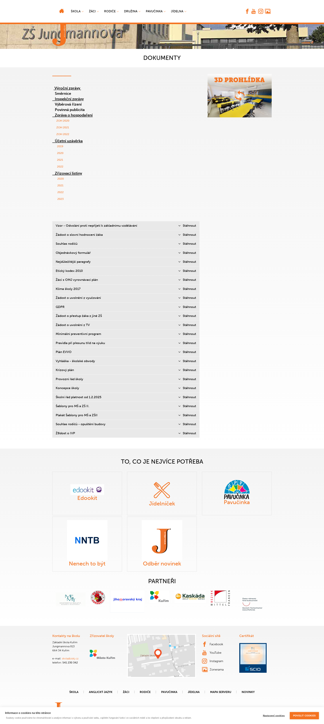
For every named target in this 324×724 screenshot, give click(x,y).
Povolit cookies (304, 715)
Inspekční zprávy (69, 99)
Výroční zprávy (67, 88)
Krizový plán (126, 370)
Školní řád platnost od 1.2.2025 (126, 397)
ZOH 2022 (62, 134)
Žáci (126, 692)
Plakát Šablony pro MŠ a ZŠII (126, 415)
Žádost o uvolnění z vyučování (126, 298)
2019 (60, 146)
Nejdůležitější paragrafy (126, 262)
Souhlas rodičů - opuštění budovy (126, 424)
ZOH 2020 (61, 120)
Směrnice (63, 93)
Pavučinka (154, 11)
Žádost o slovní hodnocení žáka (126, 235)
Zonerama (217, 669)
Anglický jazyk (100, 692)
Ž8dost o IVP (126, 433)
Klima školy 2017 (126, 289)
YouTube (215, 653)
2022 (60, 166)
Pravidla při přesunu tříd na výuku (126, 343)
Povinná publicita (70, 109)
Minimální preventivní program (126, 334)
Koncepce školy (126, 388)
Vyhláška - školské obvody (126, 361)
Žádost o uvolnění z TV (126, 325)
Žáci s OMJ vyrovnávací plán (126, 280)
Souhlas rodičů (126, 244)
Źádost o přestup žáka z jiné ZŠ (126, 316)
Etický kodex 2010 (126, 271)
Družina (130, 11)
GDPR (126, 307)
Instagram (216, 661)
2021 (60, 159)
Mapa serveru (220, 692)
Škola (75, 11)
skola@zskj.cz (70, 658)
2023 (60, 199)
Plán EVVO (126, 352)
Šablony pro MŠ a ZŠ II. (126, 406)
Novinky (248, 692)
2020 (60, 153)
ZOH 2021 (62, 127)
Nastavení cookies (274, 715)
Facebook (216, 644)
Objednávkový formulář (126, 253)
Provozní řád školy (126, 379)
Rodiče (110, 11)
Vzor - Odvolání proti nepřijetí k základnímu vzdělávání (126, 226)
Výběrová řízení (68, 104)
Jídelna (177, 11)
